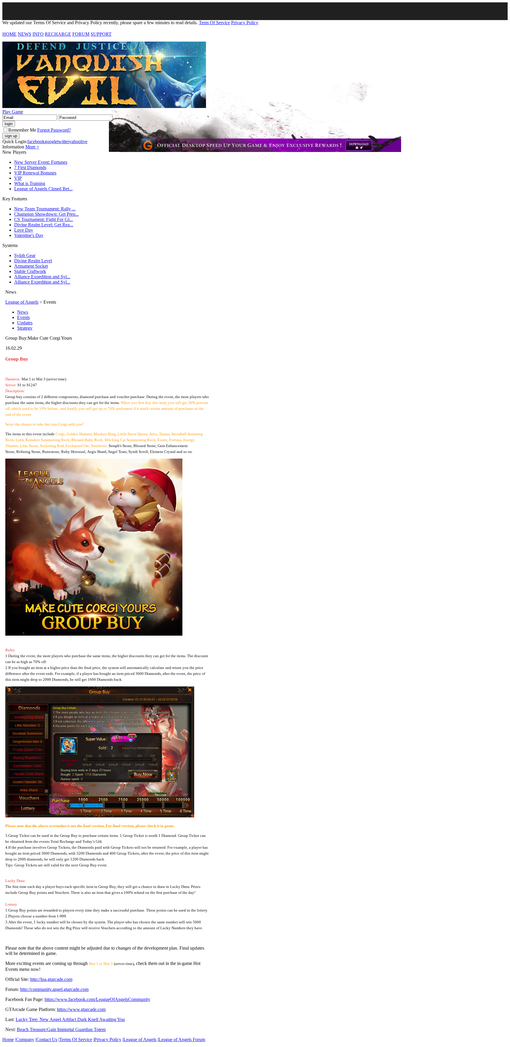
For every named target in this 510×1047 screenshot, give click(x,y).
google (51, 141)
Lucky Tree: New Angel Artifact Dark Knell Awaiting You (70, 1019)
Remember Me (22, 129)
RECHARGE (58, 34)
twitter (63, 141)
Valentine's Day (28, 235)
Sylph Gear (24, 255)
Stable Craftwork (30, 271)
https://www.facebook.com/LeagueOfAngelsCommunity (97, 999)
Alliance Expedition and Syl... (42, 276)
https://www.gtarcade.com (81, 1009)
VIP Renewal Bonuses (35, 172)
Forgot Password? (54, 129)
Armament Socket (31, 266)
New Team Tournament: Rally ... (45, 208)
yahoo (75, 141)
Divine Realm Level (33, 260)
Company (25, 1039)
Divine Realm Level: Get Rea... (43, 224)
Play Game (12, 111)
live (84, 141)
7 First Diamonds (30, 167)
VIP (18, 178)
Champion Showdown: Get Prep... (46, 214)
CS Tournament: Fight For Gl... (43, 219)
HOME (9, 34)
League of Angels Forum (181, 1039)
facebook (36, 141)
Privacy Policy (244, 22)
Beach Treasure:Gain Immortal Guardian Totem (61, 1029)
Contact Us (46, 1039)
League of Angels (21, 302)
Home (8, 1039)
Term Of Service (214, 22)
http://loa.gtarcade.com (51, 979)
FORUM (80, 34)
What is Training (29, 183)
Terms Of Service (75, 1039)
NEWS (24, 34)
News (22, 312)
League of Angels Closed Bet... (43, 188)
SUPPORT (101, 34)
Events (23, 317)
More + (32, 146)
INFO (38, 34)
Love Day (23, 230)
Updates (24, 322)
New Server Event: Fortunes (40, 162)
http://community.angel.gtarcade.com (54, 989)
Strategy (24, 328)
